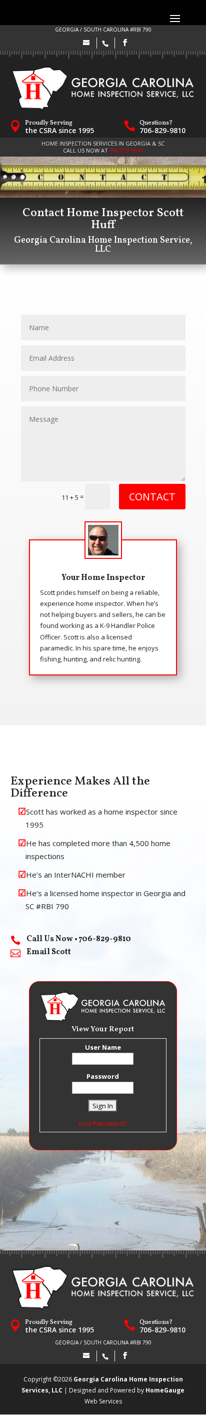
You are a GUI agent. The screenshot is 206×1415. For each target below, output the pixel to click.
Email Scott (48, 952)
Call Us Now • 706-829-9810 (78, 939)
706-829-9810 (163, 130)
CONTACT (152, 496)
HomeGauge (165, 1390)
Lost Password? (102, 1123)
